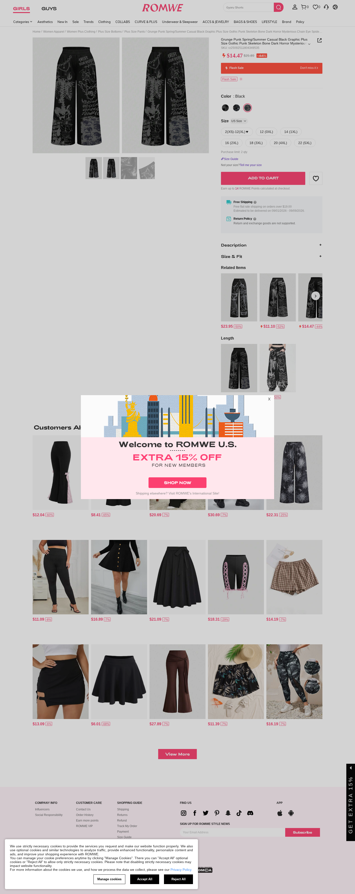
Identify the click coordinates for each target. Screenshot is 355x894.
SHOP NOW (177, 482)
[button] (269, 400)
